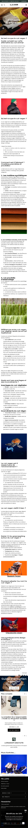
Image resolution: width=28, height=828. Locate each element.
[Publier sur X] (20, 675)
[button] (26, 675)
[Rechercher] (4, 5)
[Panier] (26, 5)
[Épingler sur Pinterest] (22, 675)
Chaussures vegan (14, 633)
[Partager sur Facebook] (19, 675)
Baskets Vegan (14, 576)
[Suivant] (26, 694)
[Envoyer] (23, 823)
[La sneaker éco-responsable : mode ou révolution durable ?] (14, 705)
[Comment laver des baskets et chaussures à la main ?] (14, 764)
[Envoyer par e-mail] (24, 675)
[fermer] (25, 812)
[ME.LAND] (14, 5)
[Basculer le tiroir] (2, 5)
